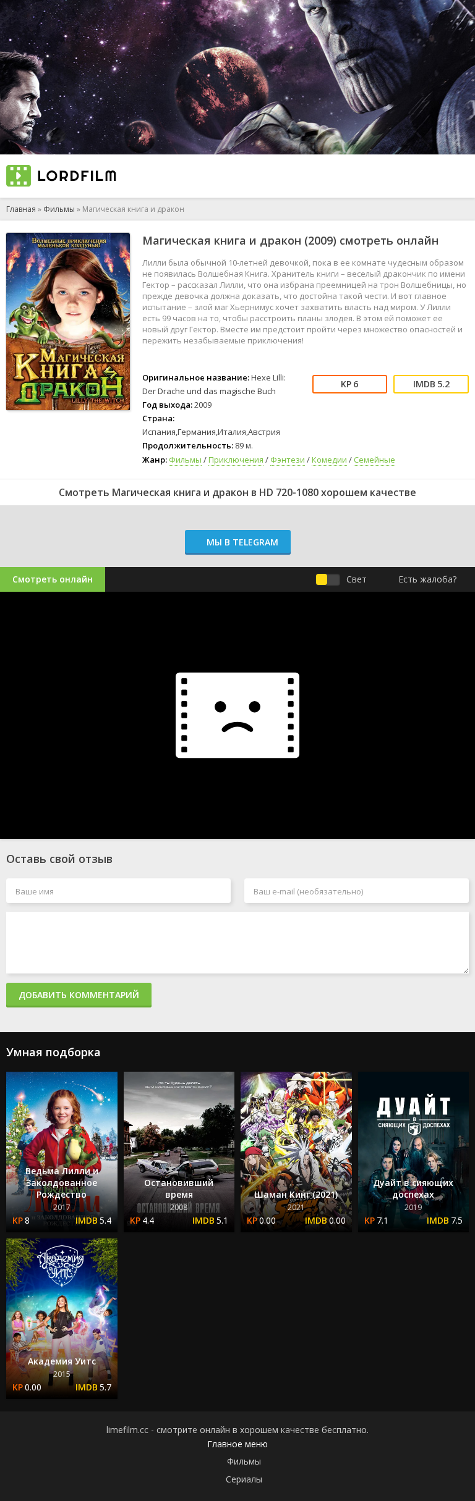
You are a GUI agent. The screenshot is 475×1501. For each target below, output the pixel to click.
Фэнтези (287, 459)
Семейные (374, 459)
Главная (21, 209)
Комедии (329, 459)
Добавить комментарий (79, 995)
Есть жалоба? (427, 579)
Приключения (235, 459)
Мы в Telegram (241, 542)
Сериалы (244, 1479)
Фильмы (59, 209)
